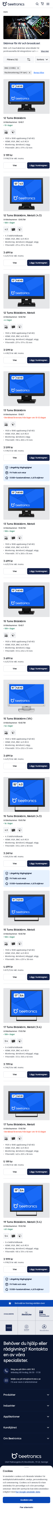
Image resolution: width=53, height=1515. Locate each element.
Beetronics (17, 1455)
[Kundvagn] (42, 4)
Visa (15, 165)
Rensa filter (39, 73)
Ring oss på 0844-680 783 (23, 1369)
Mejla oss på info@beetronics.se (26, 1379)
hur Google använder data (28, 1492)
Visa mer (45, 51)
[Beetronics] (13, 4)
